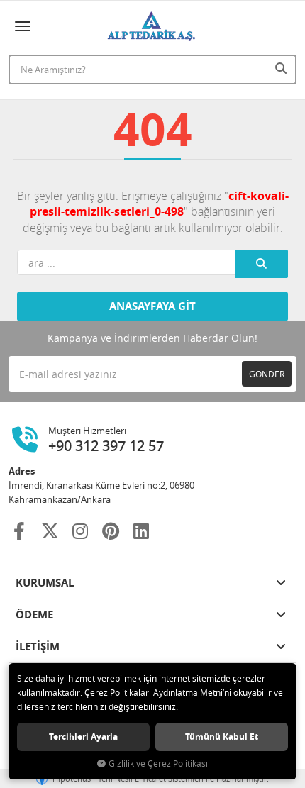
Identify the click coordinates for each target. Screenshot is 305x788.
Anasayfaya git (152, 306)
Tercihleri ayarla (83, 737)
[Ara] (282, 68)
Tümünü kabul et (221, 737)
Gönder (266, 373)
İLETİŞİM (38, 646)
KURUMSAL (45, 582)
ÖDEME (34, 614)
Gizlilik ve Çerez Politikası (158, 763)
